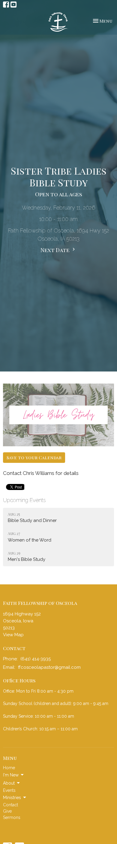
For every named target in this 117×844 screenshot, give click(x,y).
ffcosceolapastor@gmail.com (49, 667)
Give (7, 811)
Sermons (11, 817)
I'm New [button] (11, 775)
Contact (10, 804)
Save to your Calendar (34, 457)
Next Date (55, 250)
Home (9, 767)
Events (9, 790)
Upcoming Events (24, 500)
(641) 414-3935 (35, 659)
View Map (13, 634)
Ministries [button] (12, 797)
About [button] (9, 783)
